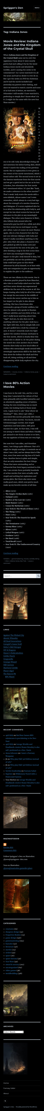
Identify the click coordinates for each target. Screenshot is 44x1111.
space (8, 956)
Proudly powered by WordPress (26, 1107)
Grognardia (8, 659)
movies (14, 372)
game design (11, 938)
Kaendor (9, 944)
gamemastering (17, 559)
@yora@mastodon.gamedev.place (17, 868)
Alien (7, 561)
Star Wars (10, 961)
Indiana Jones (29, 372)
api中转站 (9, 735)
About (6, 1093)
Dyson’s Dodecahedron (13, 653)
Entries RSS (8, 847)
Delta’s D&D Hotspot (12, 647)
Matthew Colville (10, 668)
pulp (36, 372)
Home (6, 1083)
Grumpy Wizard (10, 662)
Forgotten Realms (13, 935)
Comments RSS (9, 850)
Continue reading (10, 366)
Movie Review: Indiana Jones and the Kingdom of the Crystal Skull (21, 44)
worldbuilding (34, 559)
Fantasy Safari (30, 771)
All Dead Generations (12, 641)
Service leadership (13, 771)
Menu (37, 8)
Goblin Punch (9, 656)
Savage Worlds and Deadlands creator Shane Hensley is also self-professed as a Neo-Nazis (23, 747)
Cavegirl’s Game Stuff (12, 644)
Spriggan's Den (13, 7)
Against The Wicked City (13, 635)
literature (10, 947)
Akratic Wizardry (10, 638)
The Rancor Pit (9, 674)
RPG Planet (10, 677)
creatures (9, 929)
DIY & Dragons (9, 650)
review (20, 372)
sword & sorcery (12, 964)
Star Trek (23, 561)
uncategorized (12, 967)
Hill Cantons (8, 665)
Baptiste (9, 774)
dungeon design (12, 932)
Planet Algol (8, 671)
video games (11, 970)
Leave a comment (9, 374)
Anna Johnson (12, 753)
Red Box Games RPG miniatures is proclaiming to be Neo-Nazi (21, 738)
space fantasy (11, 959)
